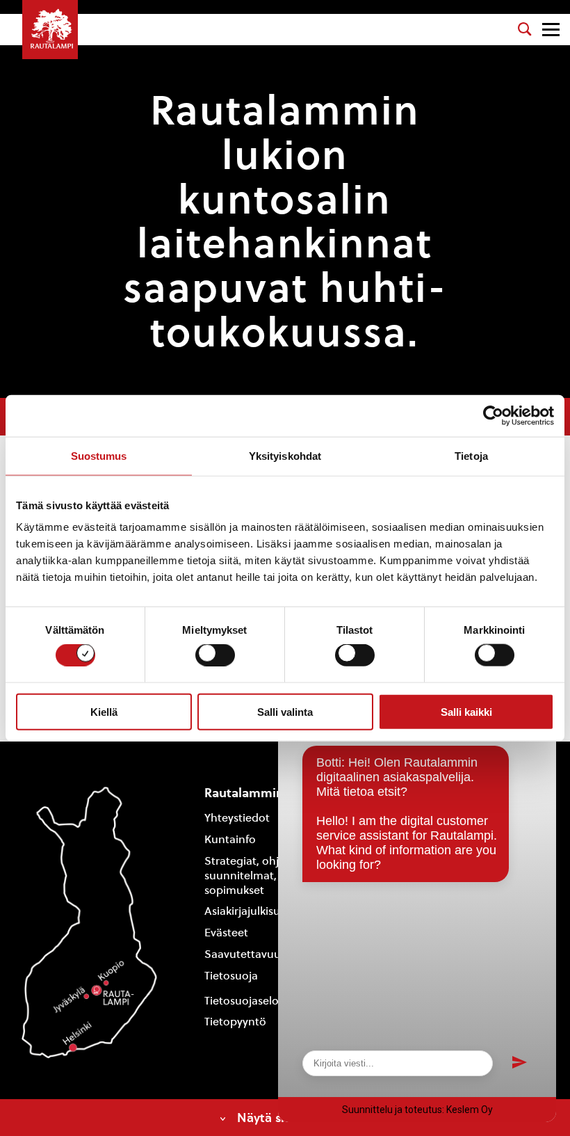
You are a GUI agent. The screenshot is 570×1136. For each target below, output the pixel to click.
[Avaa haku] (524, 29)
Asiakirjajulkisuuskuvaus (266, 911)
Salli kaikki (466, 711)
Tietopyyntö (235, 1021)
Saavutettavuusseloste (263, 954)
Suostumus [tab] (99, 455)
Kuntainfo (230, 839)
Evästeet (226, 932)
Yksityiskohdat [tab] (285, 455)
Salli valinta (285, 711)
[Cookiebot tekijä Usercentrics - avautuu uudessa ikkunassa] (493, 415)
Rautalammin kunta (262, 792)
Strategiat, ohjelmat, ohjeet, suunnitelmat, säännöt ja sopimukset (277, 875)
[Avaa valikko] (551, 29)
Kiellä (103, 711)
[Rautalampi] (50, 29)
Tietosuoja (231, 975)
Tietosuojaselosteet (254, 1000)
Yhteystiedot (237, 817)
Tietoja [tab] (471, 455)
